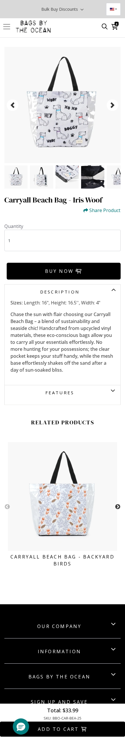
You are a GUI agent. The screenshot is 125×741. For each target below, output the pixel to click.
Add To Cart (59, 729)
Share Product (104, 210)
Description (59, 292)
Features (59, 392)
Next (118, 507)
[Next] (112, 105)
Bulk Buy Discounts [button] (60, 9)
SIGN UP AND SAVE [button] (59, 702)
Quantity (13, 226)
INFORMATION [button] (59, 651)
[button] (21, 726)
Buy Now (60, 271)
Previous (7, 507)
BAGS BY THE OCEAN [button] (59, 677)
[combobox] (113, 9)
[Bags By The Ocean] (33, 27)
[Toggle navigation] (8, 26)
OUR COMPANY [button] (59, 626)
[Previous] (12, 105)
